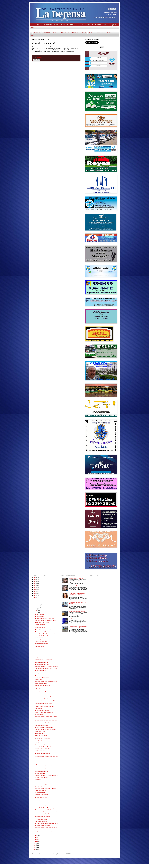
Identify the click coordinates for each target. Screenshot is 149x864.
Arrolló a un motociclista (74, 619)
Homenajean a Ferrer (39, 740)
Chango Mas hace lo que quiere (42, 657)
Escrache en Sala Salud (40, 718)
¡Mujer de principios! (39, 764)
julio (36, 608)
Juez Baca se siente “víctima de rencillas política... (46, 668)
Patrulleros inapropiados (40, 750)
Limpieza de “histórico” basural (41, 794)
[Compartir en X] (36, 60)
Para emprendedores (39, 673)
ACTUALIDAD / (40, 57)
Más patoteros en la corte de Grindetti (43, 703)
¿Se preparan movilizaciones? (41, 643)
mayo (36, 612)
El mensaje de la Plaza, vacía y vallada (44, 649)
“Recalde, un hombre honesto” (41, 758)
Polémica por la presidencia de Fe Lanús (44, 727)
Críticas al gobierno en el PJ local (42, 782)
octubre (37, 603)
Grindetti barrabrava (39, 637)
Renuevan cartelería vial (40, 806)
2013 (35, 847)
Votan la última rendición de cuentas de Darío (45, 633)
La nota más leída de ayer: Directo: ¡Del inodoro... (46, 788)
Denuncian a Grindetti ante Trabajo (42, 748)
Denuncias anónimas (39, 655)
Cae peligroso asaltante (40, 792)
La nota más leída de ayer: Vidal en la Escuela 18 (46, 729)
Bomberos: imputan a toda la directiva (43, 659)
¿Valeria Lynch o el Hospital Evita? (42, 691)
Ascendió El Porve (39, 639)
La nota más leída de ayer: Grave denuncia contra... (46, 681)
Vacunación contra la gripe (41, 735)
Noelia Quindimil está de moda (76, 578)
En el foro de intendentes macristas (43, 760)
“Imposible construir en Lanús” (41, 777)
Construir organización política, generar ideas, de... (46, 756)
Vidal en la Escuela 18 (40, 744)
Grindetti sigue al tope (40, 731)
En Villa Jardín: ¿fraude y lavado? (42, 622)
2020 (35, 589)
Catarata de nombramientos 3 (41, 683)
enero (36, 841)
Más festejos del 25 (39, 646)
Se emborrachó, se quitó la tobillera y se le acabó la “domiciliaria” (78, 627)
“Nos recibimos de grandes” (41, 641)
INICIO (32, 27)
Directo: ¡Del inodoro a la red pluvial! (43, 809)
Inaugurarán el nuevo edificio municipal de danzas (46, 768)
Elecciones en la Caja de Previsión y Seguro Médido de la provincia (77, 594)
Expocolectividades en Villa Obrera (42, 816)
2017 (35, 595)
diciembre (37, 599)
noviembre (37, 601)
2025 (35, 579)
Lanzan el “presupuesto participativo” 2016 (44, 706)
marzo (36, 837)
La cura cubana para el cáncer (41, 725)
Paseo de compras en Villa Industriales (43, 722)
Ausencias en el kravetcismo (75, 585)
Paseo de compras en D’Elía (41, 784)
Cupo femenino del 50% (40, 733)
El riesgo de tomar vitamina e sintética (43, 629)
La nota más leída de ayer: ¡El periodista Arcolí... (46, 827)
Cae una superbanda (39, 614)
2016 (35, 597)
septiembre (37, 605)
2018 (35, 593)
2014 (35, 845)
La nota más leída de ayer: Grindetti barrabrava (45, 620)
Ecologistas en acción (40, 627)
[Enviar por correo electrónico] (33, 60)
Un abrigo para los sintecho (41, 800)
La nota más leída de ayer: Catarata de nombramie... (46, 666)
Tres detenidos (38, 779)
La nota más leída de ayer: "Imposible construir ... (46, 762)
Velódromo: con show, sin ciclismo (42, 685)
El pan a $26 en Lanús (40, 802)
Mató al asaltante (38, 708)
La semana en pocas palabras (41, 662)
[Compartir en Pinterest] (39, 60)
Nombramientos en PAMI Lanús (42, 710)
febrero (36, 839)
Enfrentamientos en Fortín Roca (42, 664)
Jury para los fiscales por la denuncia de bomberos (46, 823)
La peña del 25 (38, 688)
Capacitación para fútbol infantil (42, 813)
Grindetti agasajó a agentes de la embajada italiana (46, 700)
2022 (35, 585)
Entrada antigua (76, 64)
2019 (35, 591)
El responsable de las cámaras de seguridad (45, 831)
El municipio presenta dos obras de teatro (44, 675)
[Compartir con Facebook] (38, 60)
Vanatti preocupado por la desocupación (44, 766)
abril (36, 835)
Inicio (57, 64)
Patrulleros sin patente (40, 773)
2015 (35, 844)
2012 (35, 849)
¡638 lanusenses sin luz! (40, 790)
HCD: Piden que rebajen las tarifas (42, 753)
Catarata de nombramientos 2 (41, 699)
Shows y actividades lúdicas (41, 631)
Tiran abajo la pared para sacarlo (42, 829)
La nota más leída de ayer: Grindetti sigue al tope (46, 716)
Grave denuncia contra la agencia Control (44, 696)
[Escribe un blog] (35, 60)
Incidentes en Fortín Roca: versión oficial (44, 651)
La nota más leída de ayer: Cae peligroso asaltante (46, 775)
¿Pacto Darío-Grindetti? (40, 786)
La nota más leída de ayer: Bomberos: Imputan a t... (46, 635)
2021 (35, 587)
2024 (35, 581)
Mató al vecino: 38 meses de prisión (77, 611)
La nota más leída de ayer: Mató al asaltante (45, 695)
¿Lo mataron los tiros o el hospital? (43, 825)
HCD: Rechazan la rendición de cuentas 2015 (45, 618)
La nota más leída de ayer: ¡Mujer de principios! (45, 746)
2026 (35, 577)
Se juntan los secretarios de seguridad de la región (46, 811)
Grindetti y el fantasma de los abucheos (44, 712)
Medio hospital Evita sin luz (41, 821)
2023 (35, 583)
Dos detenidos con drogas (40, 670)
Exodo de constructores (40, 624)
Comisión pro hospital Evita (41, 797)
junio (36, 610)
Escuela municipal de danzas (41, 693)
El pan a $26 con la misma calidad (42, 738)
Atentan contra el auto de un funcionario (44, 804)
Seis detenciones (38, 679)
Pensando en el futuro (40, 833)
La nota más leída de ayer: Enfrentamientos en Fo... (46, 653)
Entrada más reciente (37, 64)
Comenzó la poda (39, 714)
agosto (36, 607)
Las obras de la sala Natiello (41, 819)
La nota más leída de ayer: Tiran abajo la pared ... (46, 807)
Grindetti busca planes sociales (42, 677)
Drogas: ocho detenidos (40, 616)
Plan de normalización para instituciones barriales (46, 720)
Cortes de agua (38, 742)
